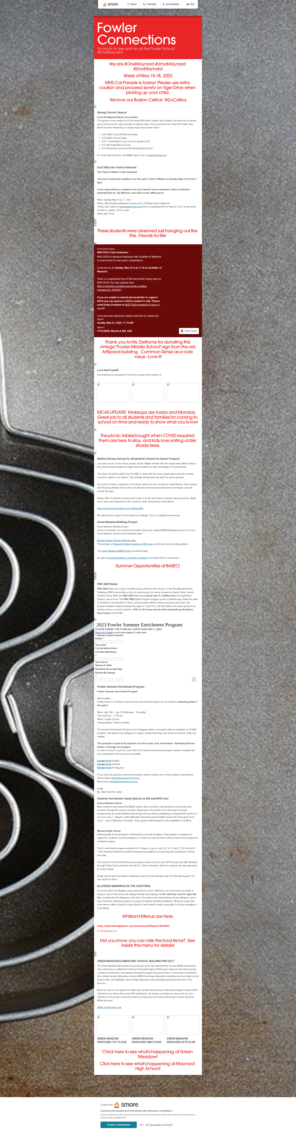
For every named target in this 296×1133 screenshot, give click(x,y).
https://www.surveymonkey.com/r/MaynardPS (120, 508)
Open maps (188, 331)
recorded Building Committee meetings (128, 558)
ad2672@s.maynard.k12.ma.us (141, 304)
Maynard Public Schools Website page (116, 540)
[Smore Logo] (111, 4)
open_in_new (193, 679)
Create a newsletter (118, 1124)
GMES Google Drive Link (109, 1007)
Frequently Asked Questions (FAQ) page (133, 544)
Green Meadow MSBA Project (117, 551)
